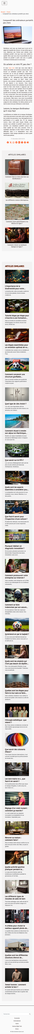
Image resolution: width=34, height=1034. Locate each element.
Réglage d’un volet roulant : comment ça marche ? (16, 809)
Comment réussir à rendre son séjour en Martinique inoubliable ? (15, 433)
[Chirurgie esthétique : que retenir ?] (17, 710)
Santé (17, 1023)
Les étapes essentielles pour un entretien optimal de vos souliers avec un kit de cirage (17, 347)
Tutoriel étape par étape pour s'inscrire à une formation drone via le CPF (17, 318)
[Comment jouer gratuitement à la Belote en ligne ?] (17, 212)
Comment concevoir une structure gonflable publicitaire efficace (15, 376)
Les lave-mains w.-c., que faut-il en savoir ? (15, 780)
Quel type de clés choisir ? (15, 403)
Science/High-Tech (17, 1026)
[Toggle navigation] (4, 3)
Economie (17, 1018)
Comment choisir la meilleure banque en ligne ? (17, 246)
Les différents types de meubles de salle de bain (15, 897)
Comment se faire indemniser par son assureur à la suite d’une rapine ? (16, 607)
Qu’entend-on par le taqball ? (17, 634)
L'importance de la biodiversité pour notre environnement (14, 288)
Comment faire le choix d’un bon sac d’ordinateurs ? (17, 178)
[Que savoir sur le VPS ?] (17, 450)
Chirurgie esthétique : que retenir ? (15, 721)
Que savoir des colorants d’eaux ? (15, 750)
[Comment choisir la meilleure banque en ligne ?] (17, 235)
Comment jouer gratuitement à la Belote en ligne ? (17, 222)
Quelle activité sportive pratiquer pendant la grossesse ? (14, 869)
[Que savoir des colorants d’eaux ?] (17, 739)
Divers (8, 12)
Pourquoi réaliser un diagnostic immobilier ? (14, 547)
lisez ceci (12, 68)
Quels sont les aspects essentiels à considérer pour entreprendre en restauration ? (16, 490)
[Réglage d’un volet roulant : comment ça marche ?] (17, 798)
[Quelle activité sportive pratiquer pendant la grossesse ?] (17, 857)
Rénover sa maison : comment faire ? (13, 838)
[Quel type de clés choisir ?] (17, 394)
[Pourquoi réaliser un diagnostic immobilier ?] (17, 536)
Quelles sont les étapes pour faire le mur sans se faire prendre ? (16, 693)
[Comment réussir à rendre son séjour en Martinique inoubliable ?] (17, 421)
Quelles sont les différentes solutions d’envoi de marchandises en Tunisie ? (16, 957)
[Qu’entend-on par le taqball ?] (17, 624)
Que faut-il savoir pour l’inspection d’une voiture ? (16, 517)
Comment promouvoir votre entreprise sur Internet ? (16, 576)
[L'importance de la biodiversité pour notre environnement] (17, 276)
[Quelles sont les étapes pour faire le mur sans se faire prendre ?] (17, 681)
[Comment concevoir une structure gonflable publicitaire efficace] (17, 364)
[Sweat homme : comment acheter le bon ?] (17, 975)
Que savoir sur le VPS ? (14, 460)
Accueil (3, 12)
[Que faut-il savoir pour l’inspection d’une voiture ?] (17, 507)
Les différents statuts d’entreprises (17, 200)
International (17, 1021)
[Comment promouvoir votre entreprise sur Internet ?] (17, 565)
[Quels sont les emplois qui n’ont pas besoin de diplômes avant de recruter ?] (17, 651)
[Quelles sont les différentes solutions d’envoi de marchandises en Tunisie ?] (17, 945)
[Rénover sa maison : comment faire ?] (17, 828)
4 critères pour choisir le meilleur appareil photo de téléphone (16, 928)
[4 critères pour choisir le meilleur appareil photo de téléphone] (17, 916)
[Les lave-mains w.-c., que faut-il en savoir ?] (17, 769)
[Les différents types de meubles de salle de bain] (17, 886)
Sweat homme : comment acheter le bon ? (15, 985)
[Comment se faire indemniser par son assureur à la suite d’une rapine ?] (17, 595)
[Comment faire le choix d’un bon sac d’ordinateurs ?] (17, 167)
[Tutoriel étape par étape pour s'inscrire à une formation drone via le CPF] (17, 306)
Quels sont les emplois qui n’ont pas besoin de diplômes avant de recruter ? (17, 663)
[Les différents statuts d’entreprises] (17, 190)
